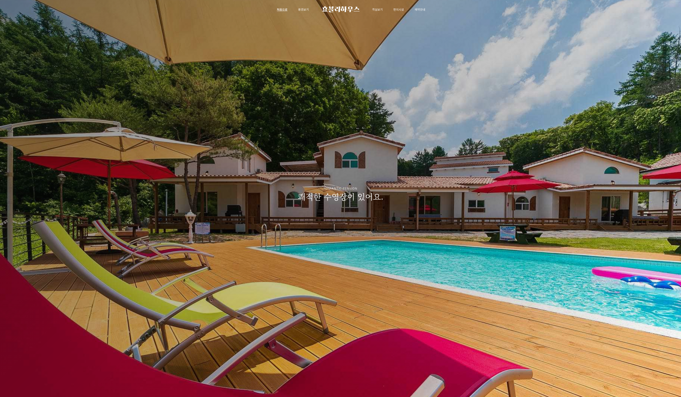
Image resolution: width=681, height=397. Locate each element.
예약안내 (420, 9)
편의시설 (398, 9)
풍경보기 (303, 9)
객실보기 (377, 9)
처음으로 (282, 9)
